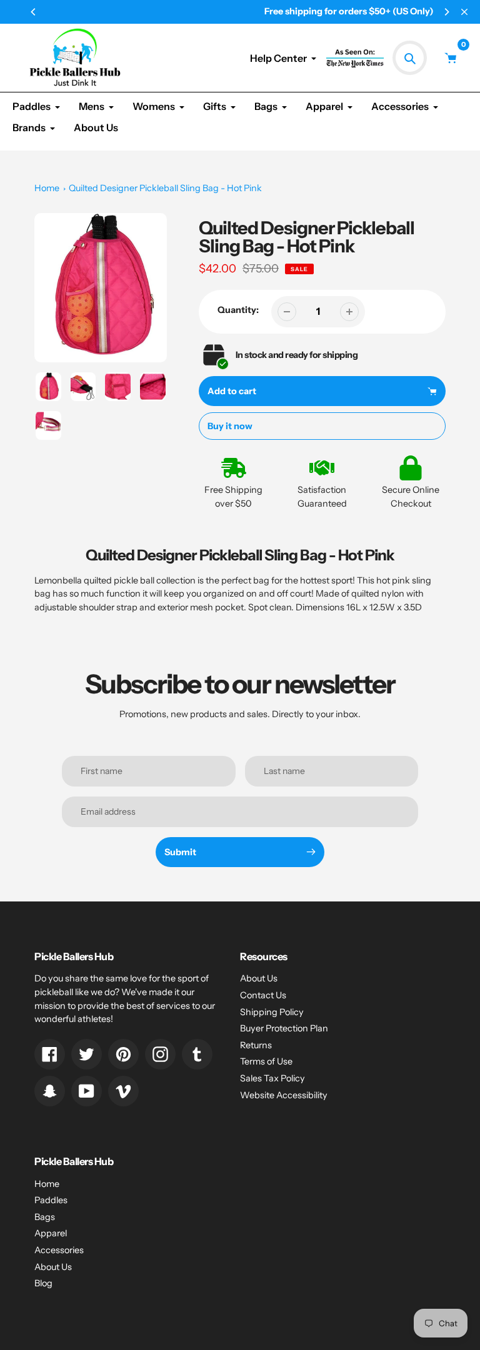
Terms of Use (266, 1061)
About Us (259, 978)
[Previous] (34, 12)
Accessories (59, 1250)
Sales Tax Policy (272, 1078)
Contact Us (263, 995)
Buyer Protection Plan (284, 1028)
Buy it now (230, 426)
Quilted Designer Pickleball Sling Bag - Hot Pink (165, 188)
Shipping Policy (272, 1012)
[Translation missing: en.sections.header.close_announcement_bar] (464, 12)
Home (46, 188)
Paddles (51, 1200)
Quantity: (238, 309)
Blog (43, 1283)
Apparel (50, 1233)
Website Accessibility (284, 1095)
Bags (44, 1217)
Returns (256, 1045)
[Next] (446, 12)
